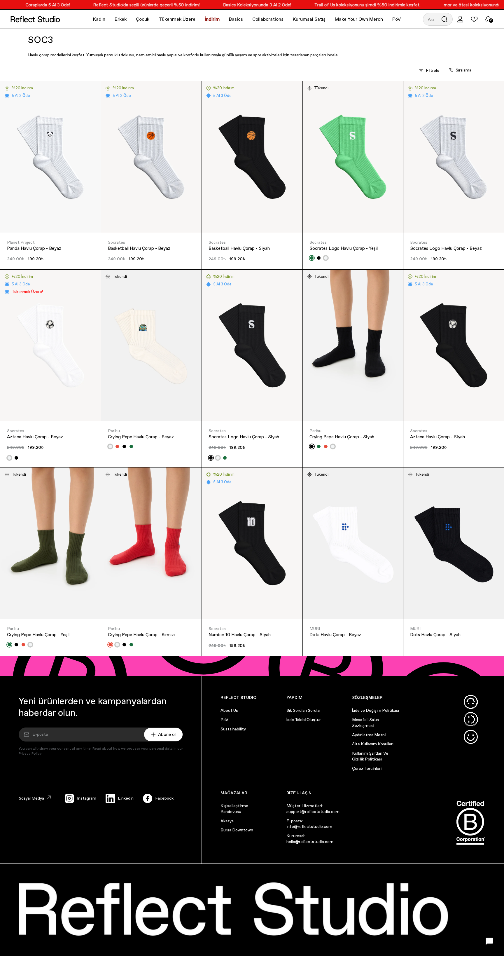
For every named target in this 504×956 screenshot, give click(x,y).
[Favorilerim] (474, 19)
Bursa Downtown (236, 830)
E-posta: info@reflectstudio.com (309, 823)
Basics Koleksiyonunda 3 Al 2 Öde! (246, 5)
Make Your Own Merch (359, 19)
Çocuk (142, 19)
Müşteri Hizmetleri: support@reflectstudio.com (313, 808)
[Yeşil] (311, 258)
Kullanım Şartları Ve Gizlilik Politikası (370, 756)
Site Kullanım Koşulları (372, 743)
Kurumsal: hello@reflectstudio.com (309, 838)
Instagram (86, 798)
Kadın (99, 19)
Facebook (164, 798)
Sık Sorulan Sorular (303, 710)
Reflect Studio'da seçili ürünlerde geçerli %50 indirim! (136, 5)
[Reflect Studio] (35, 19)
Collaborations (268, 19)
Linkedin (126, 798)
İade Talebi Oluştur (303, 719)
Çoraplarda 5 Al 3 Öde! (37, 5)
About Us (229, 710)
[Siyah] (318, 258)
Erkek (121, 19)
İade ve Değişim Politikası (375, 710)
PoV (396, 19)
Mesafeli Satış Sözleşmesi (365, 722)
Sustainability (233, 729)
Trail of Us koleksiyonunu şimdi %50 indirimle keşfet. (357, 5)
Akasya (227, 821)
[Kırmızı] (117, 446)
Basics (236, 19)
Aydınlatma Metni (369, 734)
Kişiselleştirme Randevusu (234, 808)
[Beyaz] (325, 258)
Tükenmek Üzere (177, 19)
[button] (438, 19)
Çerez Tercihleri (367, 768)
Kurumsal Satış (309, 19)
